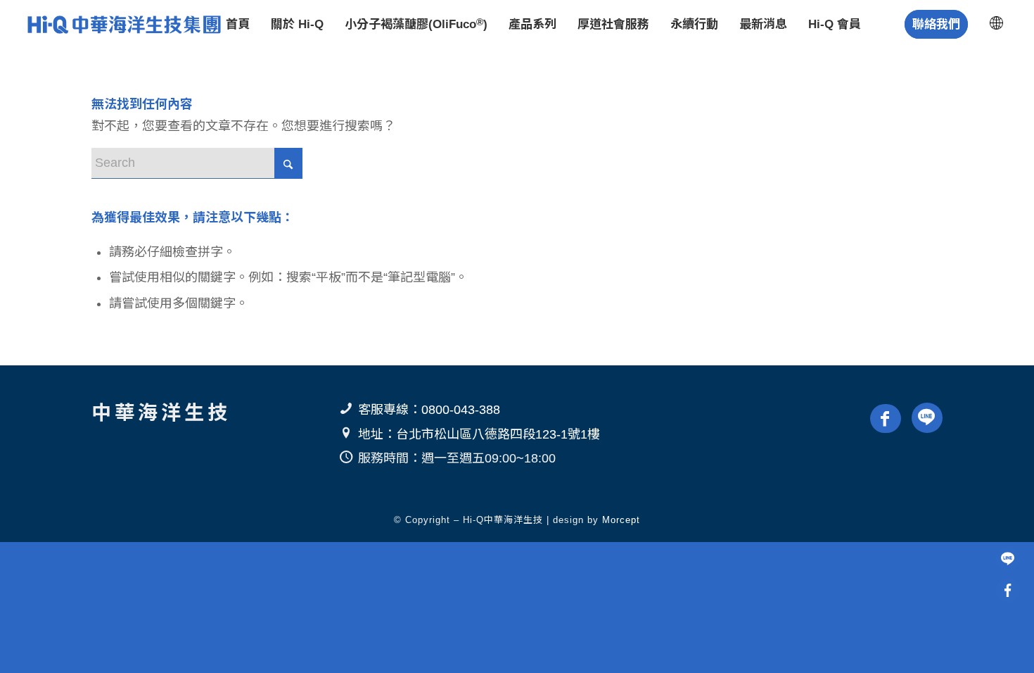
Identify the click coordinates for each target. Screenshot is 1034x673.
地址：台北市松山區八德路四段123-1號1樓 (479, 434)
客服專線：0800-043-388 (429, 410)
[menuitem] (237, 24)
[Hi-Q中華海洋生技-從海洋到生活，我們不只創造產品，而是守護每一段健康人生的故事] (122, 24)
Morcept (621, 520)
